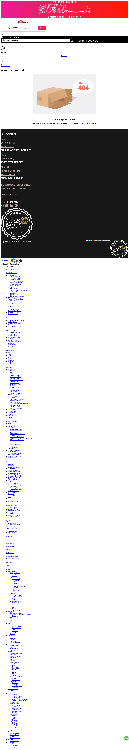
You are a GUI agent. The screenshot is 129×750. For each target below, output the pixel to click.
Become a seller (56, 17)
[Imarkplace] (23, 22)
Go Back (81, 123)
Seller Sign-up (8, 143)
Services (5, 139)
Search (42, 28)
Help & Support (73, 17)
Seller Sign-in (7, 146)
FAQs (3, 155)
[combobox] (29, 28)
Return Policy (7, 158)
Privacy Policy (8, 174)
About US (5, 167)
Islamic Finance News (88, 41)
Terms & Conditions (10, 171)
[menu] (1, 44)
